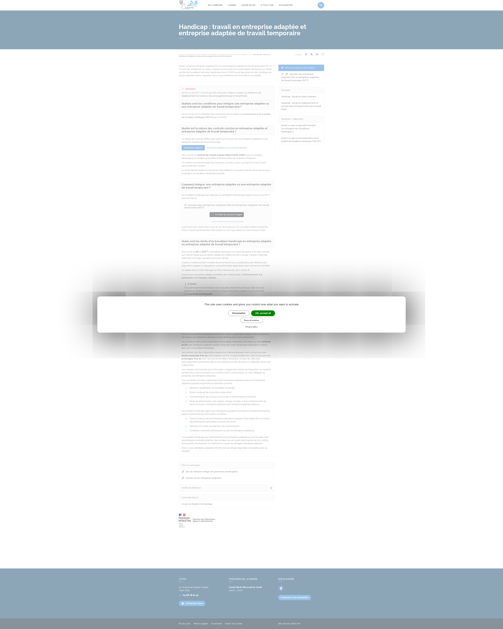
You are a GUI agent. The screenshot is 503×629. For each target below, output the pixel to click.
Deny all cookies (251, 320)
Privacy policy (251, 327)
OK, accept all (263, 313)
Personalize (238, 313)
